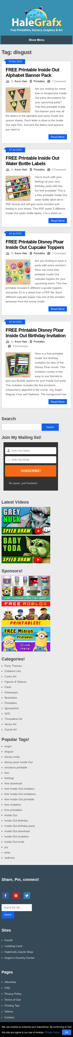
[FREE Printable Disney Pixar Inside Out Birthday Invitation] (20, 364)
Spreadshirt (11, 708)
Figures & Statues (15, 681)
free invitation (12, 804)
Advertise (10, 982)
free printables (13, 809)
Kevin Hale (21, 81)
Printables (39, 81)
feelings (9, 778)
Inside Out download (17, 831)
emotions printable (15, 767)
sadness (9, 857)
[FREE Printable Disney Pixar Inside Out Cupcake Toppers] (20, 272)
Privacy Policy (12, 993)
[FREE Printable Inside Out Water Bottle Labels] (20, 188)
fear (6, 772)
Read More (58, 136)
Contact (9, 1017)
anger (8, 746)
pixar (7, 852)
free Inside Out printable (19, 799)
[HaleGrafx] (36, 30)
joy (6, 847)
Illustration (10, 697)
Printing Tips (12, 1005)
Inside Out (10, 815)
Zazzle (8, 940)
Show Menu (36, 40)
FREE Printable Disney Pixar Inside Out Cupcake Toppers (35, 244)
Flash (7, 687)
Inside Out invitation (16, 836)
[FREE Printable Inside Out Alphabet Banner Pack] (20, 99)
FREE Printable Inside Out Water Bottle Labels (32, 160)
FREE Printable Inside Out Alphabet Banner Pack (32, 72)
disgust (8, 751)
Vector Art (10, 724)
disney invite (12, 756)
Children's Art (12, 671)
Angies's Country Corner (19, 957)
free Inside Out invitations (20, 794)
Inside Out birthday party (19, 825)
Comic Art (10, 676)
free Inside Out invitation (19, 788)
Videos (8, 1011)
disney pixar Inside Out (18, 762)
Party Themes (13, 665)
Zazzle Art (10, 729)
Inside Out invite (14, 841)
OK (66, 1032)
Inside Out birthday (16, 820)
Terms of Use (12, 999)
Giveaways (11, 692)
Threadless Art (13, 718)
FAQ (7, 987)
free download (13, 783)
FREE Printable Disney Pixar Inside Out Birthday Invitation (36, 332)
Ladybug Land (13, 946)
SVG (7, 713)
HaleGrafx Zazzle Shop (18, 951)
